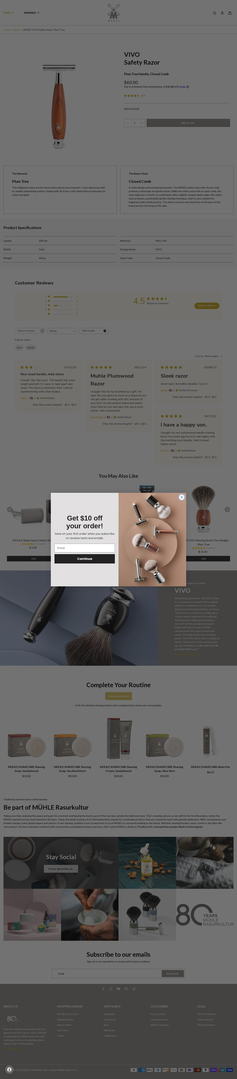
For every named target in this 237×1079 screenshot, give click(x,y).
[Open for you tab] (9, 1069)
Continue (84, 559)
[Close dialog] (182, 497)
